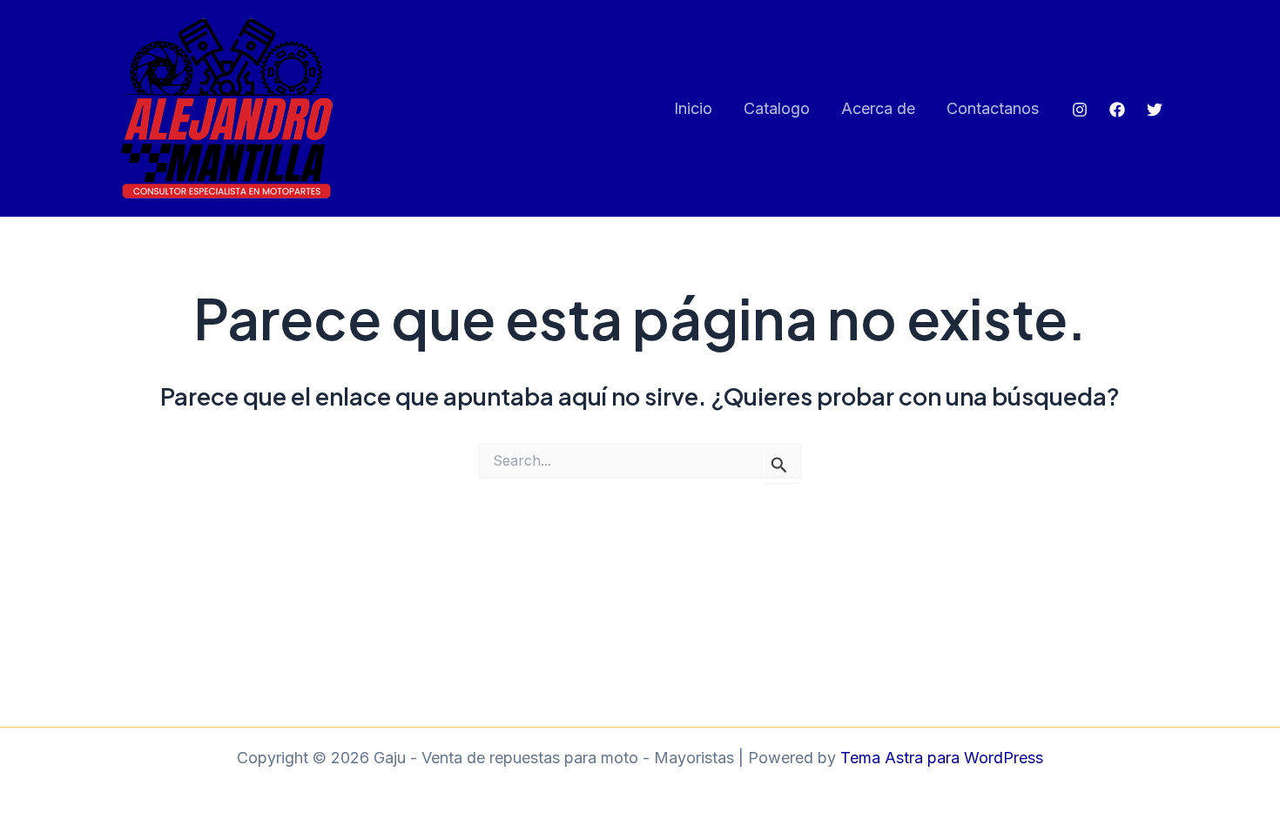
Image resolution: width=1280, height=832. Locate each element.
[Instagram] (1080, 109)
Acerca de (878, 108)
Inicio (693, 108)
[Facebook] (1117, 109)
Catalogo (777, 108)
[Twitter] (1154, 109)
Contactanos (993, 108)
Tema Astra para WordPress (941, 757)
